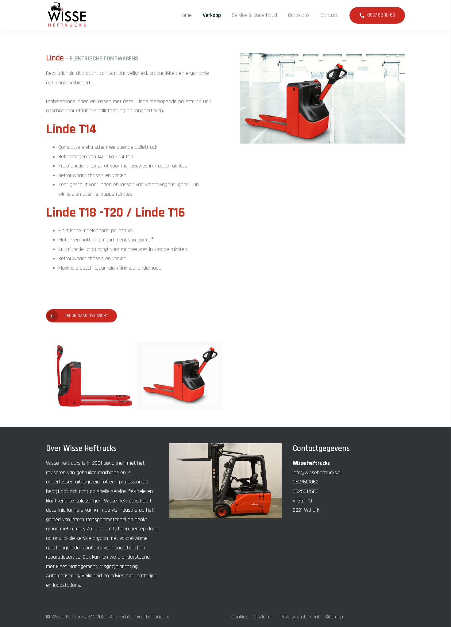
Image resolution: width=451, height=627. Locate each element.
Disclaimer (264, 616)
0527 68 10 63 (381, 15)
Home (185, 15)
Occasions (299, 15)
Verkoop (212, 15)
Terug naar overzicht (86, 315)
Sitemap (334, 616)
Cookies (239, 616)
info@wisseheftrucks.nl (317, 472)
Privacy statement (300, 616)
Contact (329, 15)
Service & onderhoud (254, 15)
